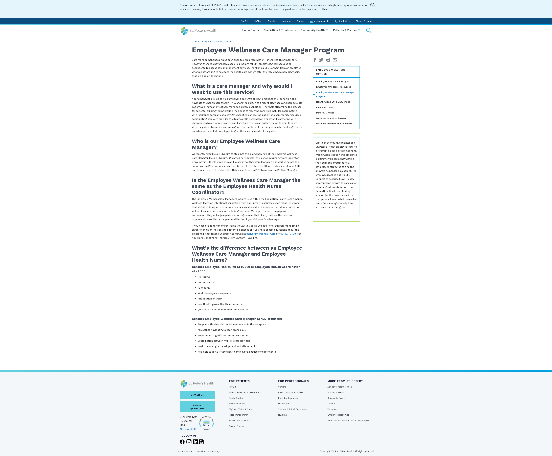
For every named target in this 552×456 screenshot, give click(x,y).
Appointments (321, 21)
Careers (300, 21)
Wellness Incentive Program (331, 118)
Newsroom (284, 403)
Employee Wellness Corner (217, 41)
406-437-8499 (287, 233)
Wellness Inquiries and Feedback (334, 123)
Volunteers (333, 409)
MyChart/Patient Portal (241, 409)
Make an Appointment (197, 407)
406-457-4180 (188, 429)
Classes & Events (336, 398)
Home (195, 41)
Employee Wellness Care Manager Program (335, 94)
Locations (286, 21)
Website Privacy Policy (208, 451)
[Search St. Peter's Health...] (368, 30)
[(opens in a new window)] (315, 61)
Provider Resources (288, 398)
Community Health (313, 30)
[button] (329, 61)
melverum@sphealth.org (261, 233)
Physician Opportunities (290, 392)
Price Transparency (238, 414)
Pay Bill (244, 21)
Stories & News (364, 21)
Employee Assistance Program (333, 81)
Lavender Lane (324, 107)
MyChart (258, 21)
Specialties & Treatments (280, 30)
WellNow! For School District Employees (348, 420)
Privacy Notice (236, 426)
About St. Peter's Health (339, 386)
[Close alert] (372, 5)
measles (287, 5)
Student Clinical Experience (292, 409)
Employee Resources (338, 414)
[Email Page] (336, 61)
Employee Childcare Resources (333, 86)
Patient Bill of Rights (240, 420)
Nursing (282, 414)
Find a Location (237, 403)
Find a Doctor (250, 30)
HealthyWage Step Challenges (333, 101)
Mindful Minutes (325, 112)
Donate (271, 21)
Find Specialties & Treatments (245, 392)
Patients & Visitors (344, 30)
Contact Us (344, 21)
